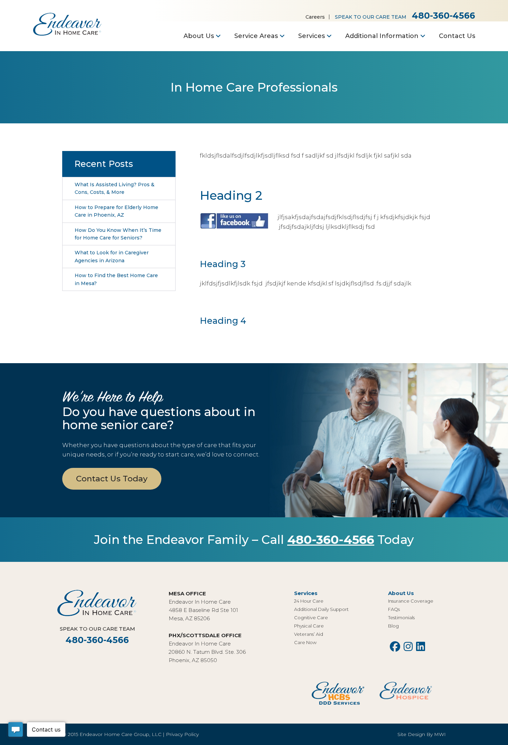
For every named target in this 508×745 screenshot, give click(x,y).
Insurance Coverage (410, 601)
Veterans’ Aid (308, 634)
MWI (440, 734)
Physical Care (309, 626)
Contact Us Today (112, 478)
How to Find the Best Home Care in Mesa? (116, 279)
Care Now (305, 642)
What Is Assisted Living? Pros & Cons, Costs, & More (114, 188)
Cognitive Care (311, 617)
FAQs (394, 609)
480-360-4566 (443, 15)
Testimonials (401, 617)
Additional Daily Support (321, 609)
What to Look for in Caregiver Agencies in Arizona (112, 256)
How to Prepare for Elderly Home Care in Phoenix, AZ (116, 211)
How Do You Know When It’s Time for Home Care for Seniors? (118, 234)
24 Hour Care (308, 601)
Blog (393, 626)
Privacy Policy (182, 734)
